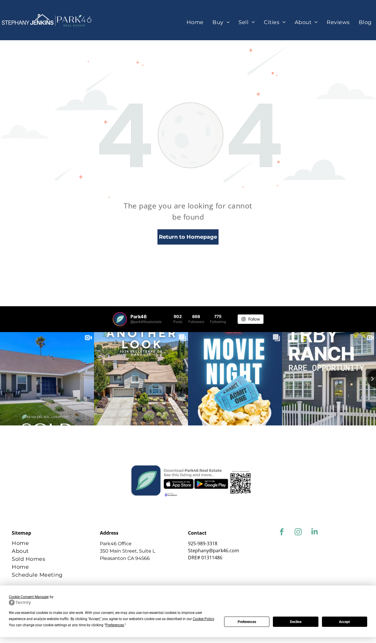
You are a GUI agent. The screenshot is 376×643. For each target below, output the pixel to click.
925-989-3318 (202, 543)
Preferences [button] (114, 625)
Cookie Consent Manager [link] (29, 597)
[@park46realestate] (120, 319)
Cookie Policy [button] (203, 619)
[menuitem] (195, 22)
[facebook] (281, 532)
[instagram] (298, 532)
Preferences (247, 622)
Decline (295, 622)
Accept (344, 622)
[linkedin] (314, 532)
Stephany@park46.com (213, 550)
